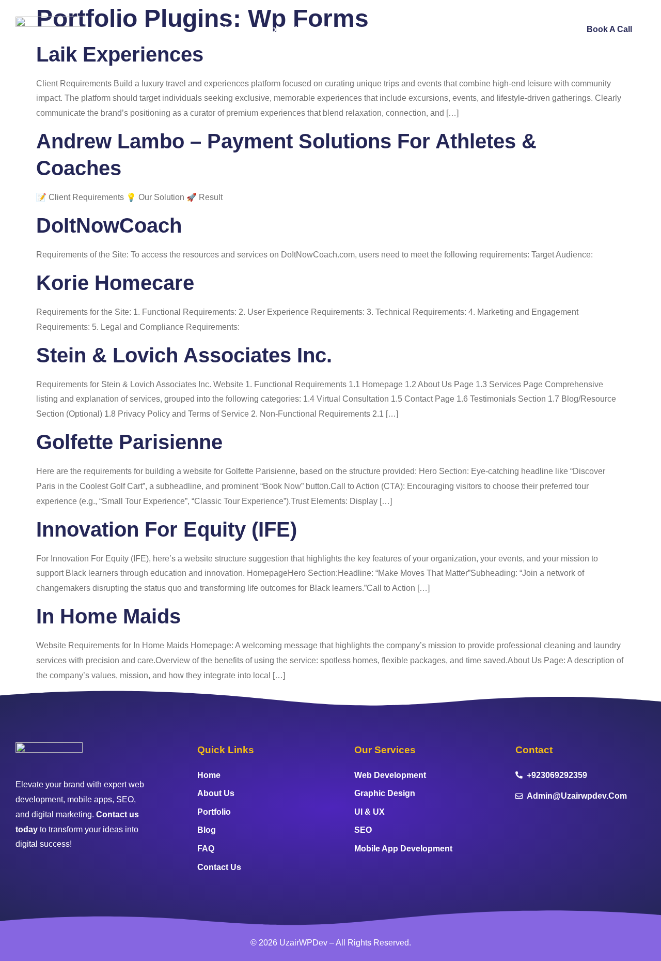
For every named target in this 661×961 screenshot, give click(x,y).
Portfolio (394, 29)
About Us (283, 29)
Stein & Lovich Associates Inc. (184, 355)
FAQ (479, 29)
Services (340, 29)
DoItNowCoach (109, 225)
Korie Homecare (115, 282)
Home (232, 29)
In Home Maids (108, 616)
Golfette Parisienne (129, 442)
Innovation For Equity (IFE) (166, 529)
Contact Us (531, 29)
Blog (441, 29)
